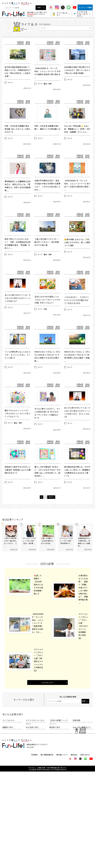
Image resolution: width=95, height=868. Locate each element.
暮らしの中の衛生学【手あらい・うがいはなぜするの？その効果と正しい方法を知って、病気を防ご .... (47, 471)
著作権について (62, 755)
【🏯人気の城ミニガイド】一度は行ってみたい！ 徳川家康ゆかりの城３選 (46, 242)
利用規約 (34, 755)
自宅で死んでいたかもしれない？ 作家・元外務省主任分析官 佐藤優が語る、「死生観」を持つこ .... (18, 243)
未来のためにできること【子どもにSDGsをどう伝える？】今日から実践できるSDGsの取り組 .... (47, 356)
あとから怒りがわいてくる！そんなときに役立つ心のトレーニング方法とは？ (18, 298)
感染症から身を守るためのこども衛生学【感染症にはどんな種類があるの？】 (18, 469)
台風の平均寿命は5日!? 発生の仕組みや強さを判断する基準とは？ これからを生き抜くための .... (47, 185)
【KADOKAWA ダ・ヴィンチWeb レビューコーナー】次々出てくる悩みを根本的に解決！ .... (77, 185)
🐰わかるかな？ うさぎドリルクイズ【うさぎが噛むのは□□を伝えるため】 (76, 300)
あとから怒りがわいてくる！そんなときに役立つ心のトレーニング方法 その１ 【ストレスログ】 (77, 412)
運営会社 (74, 755)
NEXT (51, 497)
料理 (45, 309)
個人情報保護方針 (47, 755)
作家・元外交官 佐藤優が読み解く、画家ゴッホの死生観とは (47, 127)
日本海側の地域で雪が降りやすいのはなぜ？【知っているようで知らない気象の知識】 (77, 70)
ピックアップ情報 (85, 7)
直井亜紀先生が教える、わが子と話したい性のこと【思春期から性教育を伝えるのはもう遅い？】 (77, 471)
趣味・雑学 (48, 84)
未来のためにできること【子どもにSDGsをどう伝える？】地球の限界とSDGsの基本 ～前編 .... (77, 356)
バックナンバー (47, 682)
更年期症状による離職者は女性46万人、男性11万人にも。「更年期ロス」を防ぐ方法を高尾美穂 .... (18, 186)
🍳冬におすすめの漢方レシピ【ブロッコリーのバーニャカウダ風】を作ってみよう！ (47, 299)
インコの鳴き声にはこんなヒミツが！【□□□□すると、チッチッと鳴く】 (18, 354)
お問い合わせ (85, 755)
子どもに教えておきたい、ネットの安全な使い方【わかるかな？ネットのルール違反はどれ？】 (47, 413)
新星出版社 (30, 14)
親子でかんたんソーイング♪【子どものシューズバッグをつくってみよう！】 (17, 413)
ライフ (10, 82)
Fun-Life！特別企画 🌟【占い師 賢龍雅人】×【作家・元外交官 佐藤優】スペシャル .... (77, 128)
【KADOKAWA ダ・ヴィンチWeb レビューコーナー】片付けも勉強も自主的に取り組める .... (47, 73)
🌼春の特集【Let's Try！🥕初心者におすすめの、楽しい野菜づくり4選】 (77, 242)
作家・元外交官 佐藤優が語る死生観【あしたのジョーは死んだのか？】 (18, 128)
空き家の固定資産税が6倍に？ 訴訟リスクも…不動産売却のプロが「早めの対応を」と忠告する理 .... (18, 72)
